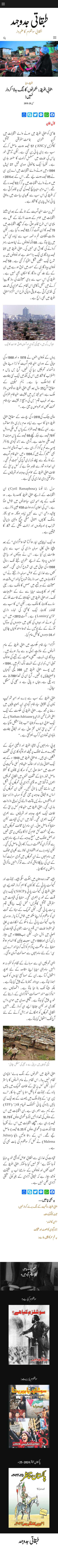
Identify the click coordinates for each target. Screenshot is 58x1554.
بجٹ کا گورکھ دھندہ (50, 1214)
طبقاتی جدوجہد (29, 1540)
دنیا (26, 83)
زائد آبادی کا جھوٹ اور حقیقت (45, 1229)
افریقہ (31, 83)
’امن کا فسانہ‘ (51, 1222)
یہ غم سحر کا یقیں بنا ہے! (47, 1237)
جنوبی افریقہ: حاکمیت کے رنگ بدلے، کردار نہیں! (37, 1207)
